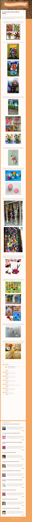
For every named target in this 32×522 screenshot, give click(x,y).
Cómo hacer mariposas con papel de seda (9, 489)
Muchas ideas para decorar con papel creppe (9, 499)
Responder (6, 370)
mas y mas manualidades (11, 366)
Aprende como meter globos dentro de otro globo (10, 461)
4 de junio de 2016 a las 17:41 (11, 364)
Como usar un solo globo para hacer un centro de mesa (11, 470)
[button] (23, 11)
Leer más (23, 430)
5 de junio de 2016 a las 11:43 (18, 366)
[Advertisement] (28, 21)
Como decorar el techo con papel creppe (9, 452)
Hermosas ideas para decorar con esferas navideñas (11, 508)
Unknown (6, 364)
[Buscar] (30, 2)
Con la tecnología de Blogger (16, 518)
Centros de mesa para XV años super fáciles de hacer (11, 433)
